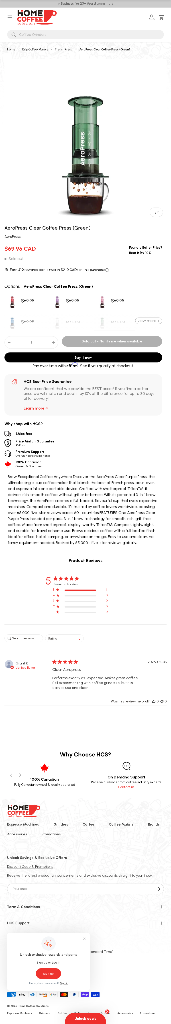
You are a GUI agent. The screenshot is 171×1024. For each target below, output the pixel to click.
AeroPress (12, 236)
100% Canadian (29, 464)
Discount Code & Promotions (30, 866)
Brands (154, 824)
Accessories (17, 834)
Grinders (60, 824)
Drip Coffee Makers (35, 49)
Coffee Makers (121, 824)
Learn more (105, 4)
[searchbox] (23, 638)
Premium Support (33, 453)
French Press (63, 49)
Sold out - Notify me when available (112, 341)
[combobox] (85, 34)
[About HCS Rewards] (107, 270)
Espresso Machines (23, 824)
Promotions (51, 834)
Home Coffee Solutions (33, 1006)
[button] (162, 17)
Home (11, 49)
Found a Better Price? (145, 248)
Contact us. (126, 787)
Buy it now (83, 357)
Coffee (88, 824)
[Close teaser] (107, 1011)
